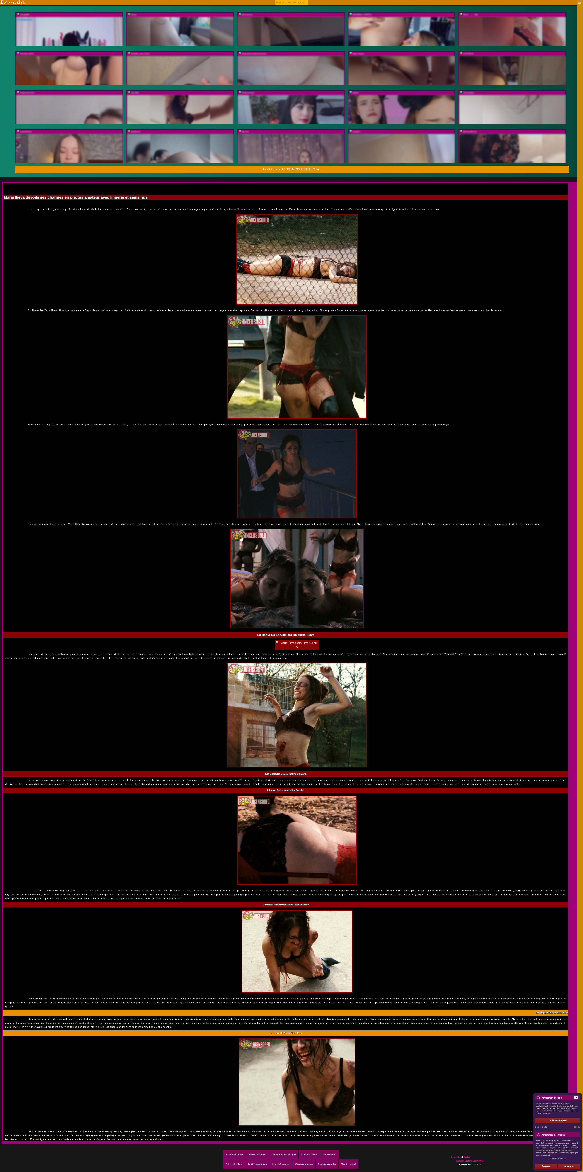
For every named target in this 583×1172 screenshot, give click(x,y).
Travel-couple (248, 93)
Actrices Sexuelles (280, 1164)
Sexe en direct (329, 1154)
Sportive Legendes (327, 1164)
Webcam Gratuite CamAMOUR (470, 1161)
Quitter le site (541, 1127)
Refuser (546, 1166)
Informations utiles (257, 1154)
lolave (133, 15)
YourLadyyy (468, 93)
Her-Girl (245, 132)
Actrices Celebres (309, 1154)
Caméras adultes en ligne (284, 1154)
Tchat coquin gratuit (257, 1164)
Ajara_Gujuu (358, 54)
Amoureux (302, 2)
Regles (467, 1157)
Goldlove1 (135, 132)
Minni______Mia (470, 15)
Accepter (569, 1166)
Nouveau (292, 2)
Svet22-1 (356, 132)
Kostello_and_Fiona (140, 54)
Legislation (456, 1157)
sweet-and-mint (27, 93)
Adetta (355, 93)
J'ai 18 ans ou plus (557, 1120)
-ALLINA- (135, 93)
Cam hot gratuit (348, 1164)
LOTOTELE (468, 54)
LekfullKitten (26, 132)
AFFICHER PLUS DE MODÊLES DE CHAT (292, 169)
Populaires (281, 2)
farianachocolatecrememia (254, 54)
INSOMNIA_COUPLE (362, 15)
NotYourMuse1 (470, 132)
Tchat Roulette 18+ (234, 1154)
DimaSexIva (247, 15)
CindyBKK (25, 15)
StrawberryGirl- (27, 54)
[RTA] (577, 1127)
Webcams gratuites (304, 1164)
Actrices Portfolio (234, 1164)
